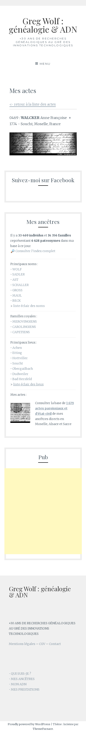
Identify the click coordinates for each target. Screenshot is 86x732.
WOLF (17, 269)
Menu (45, 63)
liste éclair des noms (29, 306)
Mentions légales (22, 644)
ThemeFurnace (43, 728)
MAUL (17, 295)
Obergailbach (22, 369)
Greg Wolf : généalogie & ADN (43, 25)
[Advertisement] (43, 511)
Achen (17, 348)
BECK (16, 301)
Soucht (17, 363)
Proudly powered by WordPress (29, 724)
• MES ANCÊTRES (22, 679)
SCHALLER (20, 285)
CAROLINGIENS (24, 327)
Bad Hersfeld (22, 379)
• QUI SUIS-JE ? (20, 674)
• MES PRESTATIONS (24, 689)
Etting (17, 353)
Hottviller (20, 358)
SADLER (18, 274)
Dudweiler (20, 374)
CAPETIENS (21, 332)
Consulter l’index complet (35, 251)
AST (15, 280)
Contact (55, 644)
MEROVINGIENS (24, 321)
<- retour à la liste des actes (32, 104)
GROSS (17, 290)
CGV (42, 644)
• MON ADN (17, 684)
